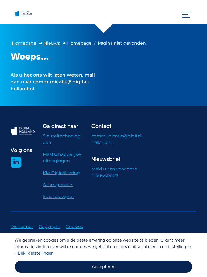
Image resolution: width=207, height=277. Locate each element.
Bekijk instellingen (36, 253)
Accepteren (103, 266)
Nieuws (52, 43)
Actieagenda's (58, 184)
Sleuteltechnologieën (62, 139)
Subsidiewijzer (58, 196)
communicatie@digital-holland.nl (117, 139)
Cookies (74, 226)
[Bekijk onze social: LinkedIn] (16, 162)
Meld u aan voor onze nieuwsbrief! (114, 172)
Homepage (24, 43)
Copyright (49, 226)
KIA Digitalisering (61, 172)
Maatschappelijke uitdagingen (62, 157)
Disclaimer (22, 226)
